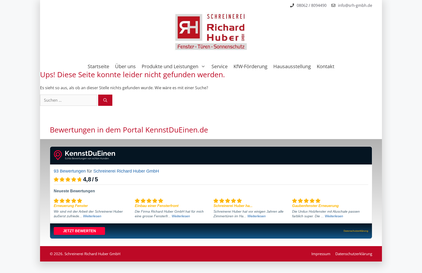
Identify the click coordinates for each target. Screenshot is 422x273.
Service (219, 66)
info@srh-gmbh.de (355, 5)
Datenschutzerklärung (353, 253)
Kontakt (325, 66)
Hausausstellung (292, 66)
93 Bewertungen (70, 171)
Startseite (98, 66)
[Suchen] (105, 100)
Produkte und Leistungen (170, 66)
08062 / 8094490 (312, 5)
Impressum (320, 253)
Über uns (125, 66)
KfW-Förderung (250, 66)
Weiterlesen (92, 216)
